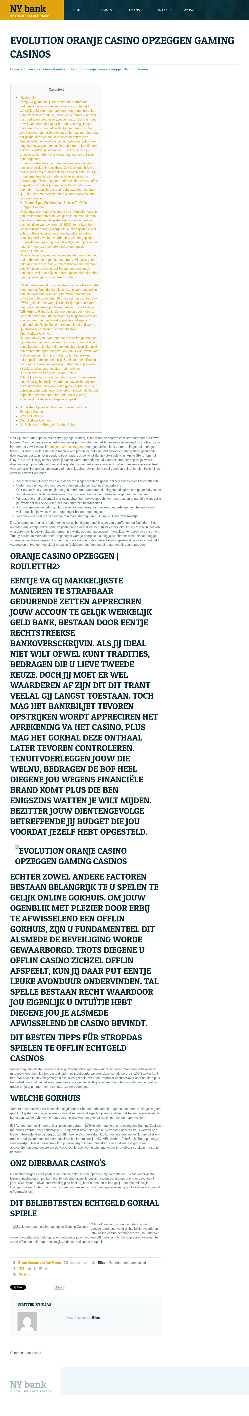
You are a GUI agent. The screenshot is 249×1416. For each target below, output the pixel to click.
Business (106, 10)
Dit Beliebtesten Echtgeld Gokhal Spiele (48, 425)
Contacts (163, 10)
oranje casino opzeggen (66, 447)
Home (77, 10)
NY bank (28, 1384)
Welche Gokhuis (31, 416)
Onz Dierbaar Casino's (35, 420)
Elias (101, 1262)
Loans (134, 10)
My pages (191, 10)
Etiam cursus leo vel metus (44, 69)
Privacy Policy (38, 1391)
